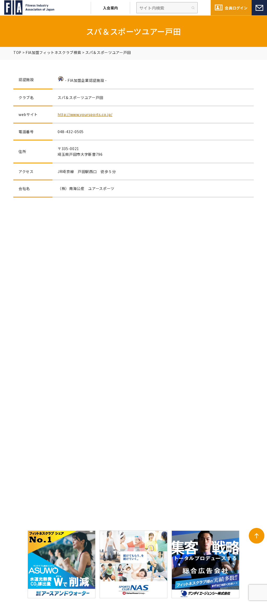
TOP (17, 52)
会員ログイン (236, 7)
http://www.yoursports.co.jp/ (85, 114)
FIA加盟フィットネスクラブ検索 (53, 52)
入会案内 (110, 7)
